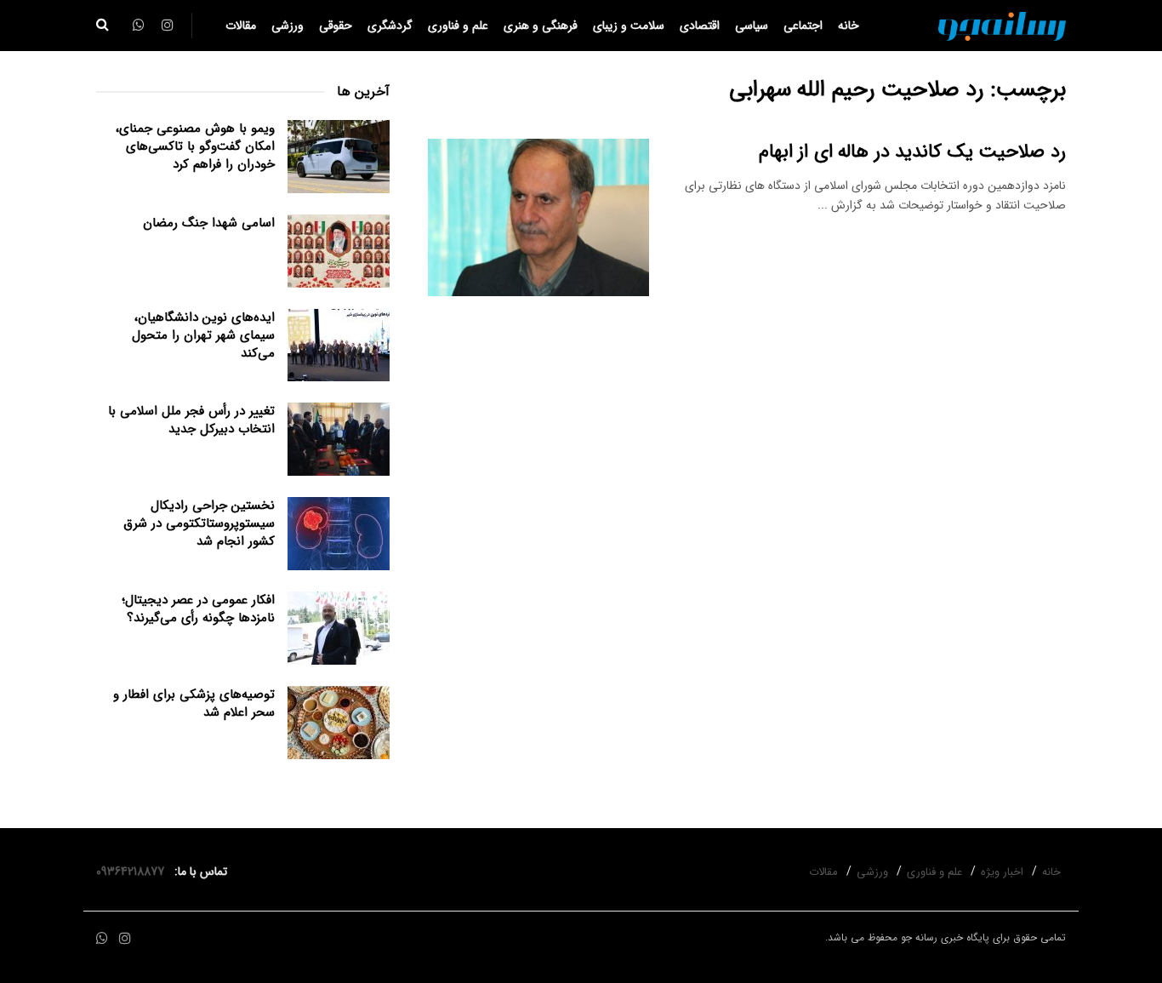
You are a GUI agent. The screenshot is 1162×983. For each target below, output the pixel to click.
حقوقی (335, 25)
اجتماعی (803, 25)
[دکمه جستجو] (102, 25)
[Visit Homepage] (1002, 25)
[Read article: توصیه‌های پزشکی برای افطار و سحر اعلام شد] (339, 722)
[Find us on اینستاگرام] (125, 939)
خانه (848, 25)
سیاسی (751, 25)
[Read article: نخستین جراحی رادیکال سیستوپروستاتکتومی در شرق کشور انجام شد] (339, 533)
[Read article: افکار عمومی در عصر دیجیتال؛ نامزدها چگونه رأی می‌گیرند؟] (339, 628)
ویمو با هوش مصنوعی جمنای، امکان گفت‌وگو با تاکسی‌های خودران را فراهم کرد (195, 146)
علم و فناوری (458, 25)
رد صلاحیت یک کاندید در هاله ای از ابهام (912, 151)
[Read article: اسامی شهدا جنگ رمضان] (339, 251)
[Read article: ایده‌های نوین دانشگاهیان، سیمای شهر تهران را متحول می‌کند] (339, 345)
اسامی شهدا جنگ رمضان (209, 223)
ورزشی (287, 25)
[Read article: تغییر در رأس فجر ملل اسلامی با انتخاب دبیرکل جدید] (339, 439)
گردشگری (390, 25)
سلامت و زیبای (628, 25)
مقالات (240, 25)
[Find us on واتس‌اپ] (102, 939)
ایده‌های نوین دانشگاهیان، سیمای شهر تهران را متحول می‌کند (203, 335)
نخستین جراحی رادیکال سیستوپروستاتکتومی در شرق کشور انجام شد (199, 523)
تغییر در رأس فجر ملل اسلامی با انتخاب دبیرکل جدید (191, 420)
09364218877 (133, 871)
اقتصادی (700, 25)
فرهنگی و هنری (541, 25)
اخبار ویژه (1002, 872)
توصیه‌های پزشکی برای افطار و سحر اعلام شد (194, 703)
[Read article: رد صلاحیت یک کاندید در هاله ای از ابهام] (538, 218)
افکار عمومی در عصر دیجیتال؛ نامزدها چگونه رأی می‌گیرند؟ (198, 609)
